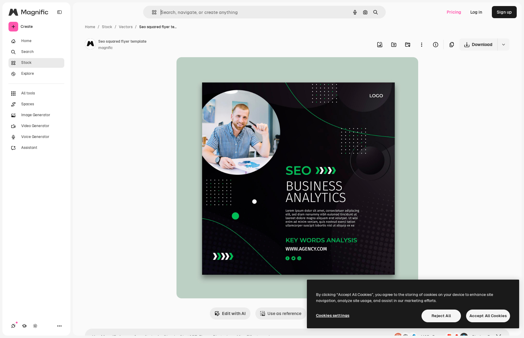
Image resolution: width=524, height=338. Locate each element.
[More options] (421, 44)
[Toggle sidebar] (59, 12)
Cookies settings (332, 315)
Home (90, 27)
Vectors (126, 27)
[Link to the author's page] (90, 44)
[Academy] (24, 326)
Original (215, 69)
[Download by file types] (503, 44)
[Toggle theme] (35, 326)
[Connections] (13, 326)
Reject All (441, 315)
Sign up (504, 12)
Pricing (454, 12)
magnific (105, 47)
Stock (107, 27)
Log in (476, 12)
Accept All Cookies (488, 315)
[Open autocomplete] (151, 12)
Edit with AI (234, 313)
